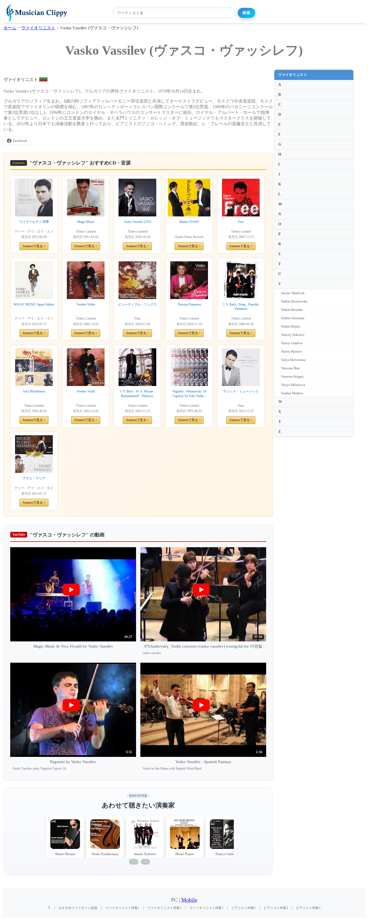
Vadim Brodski (292, 310)
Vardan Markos (292, 393)
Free (241, 222)
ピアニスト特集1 (243, 908)
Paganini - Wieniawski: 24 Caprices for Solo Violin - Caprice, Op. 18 (189, 393)
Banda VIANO (189, 222)
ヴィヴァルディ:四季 (34, 222)
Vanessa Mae (290, 368)
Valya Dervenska (293, 360)
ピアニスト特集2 (276, 908)
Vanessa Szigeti (292, 376)
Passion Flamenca (189, 304)
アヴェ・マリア (34, 478)
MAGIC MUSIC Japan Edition (34, 304)
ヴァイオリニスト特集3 (206, 908)
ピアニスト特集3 (308, 908)
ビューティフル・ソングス (137, 304)
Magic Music (85, 222)
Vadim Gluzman (292, 318)
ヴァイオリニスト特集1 (122, 908)
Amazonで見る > (34, 246)
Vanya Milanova (293, 385)
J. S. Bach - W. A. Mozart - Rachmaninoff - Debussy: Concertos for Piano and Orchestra (137, 393)
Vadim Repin (290, 326)
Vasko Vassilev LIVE (137, 222)
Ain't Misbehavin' (34, 391)
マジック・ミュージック (241, 391)
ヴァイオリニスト (292, 75)
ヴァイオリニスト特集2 (164, 908)
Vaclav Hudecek (293, 293)
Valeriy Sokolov (293, 335)
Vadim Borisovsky (294, 301)
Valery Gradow (292, 343)
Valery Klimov (291, 351)
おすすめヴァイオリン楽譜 (77, 908)
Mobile (189, 900)
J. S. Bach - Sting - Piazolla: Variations (241, 307)
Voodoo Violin (86, 304)
